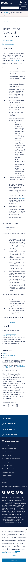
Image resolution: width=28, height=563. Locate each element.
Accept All (14, 560)
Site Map (4, 482)
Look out (6, 12)
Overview (5, 353)
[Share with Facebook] (8, 405)
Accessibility (5, 445)
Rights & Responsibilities (8, 468)
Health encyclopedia (9, 22)
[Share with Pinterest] (17, 405)
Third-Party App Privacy (8, 472)
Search (23, 8)
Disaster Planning (7, 475)
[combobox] (10, 8)
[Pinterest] (17, 492)
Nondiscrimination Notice (9, 448)
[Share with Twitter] (12, 405)
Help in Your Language (8, 451)
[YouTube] (12, 492)
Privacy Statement (12, 552)
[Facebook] (8, 492)
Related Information (8, 355)
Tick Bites (12, 322)
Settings (14, 555)
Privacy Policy (8, 366)
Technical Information (8, 479)
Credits (4, 357)
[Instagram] (21, 492)
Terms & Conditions (7, 465)
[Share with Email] (4, 405)
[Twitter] (3, 492)
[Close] (26, 529)
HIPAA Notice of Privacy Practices (11, 458)
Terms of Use (20, 365)
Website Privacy (6, 455)
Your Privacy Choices (7, 462)
